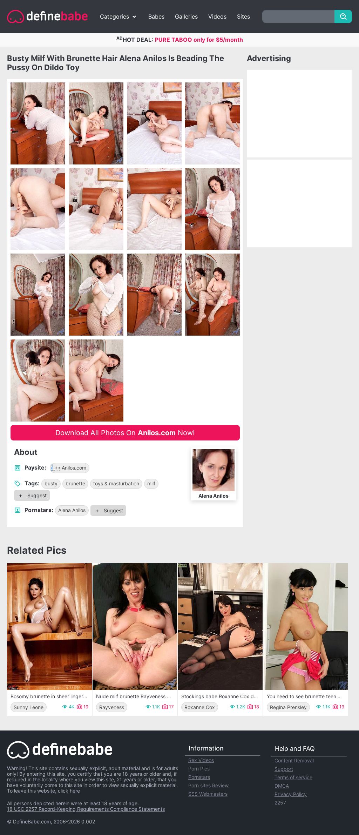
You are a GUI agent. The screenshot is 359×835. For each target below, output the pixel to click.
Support (284, 769)
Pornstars (199, 777)
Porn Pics (199, 769)
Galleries (186, 16)
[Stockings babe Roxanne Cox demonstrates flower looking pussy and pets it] (220, 626)
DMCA (282, 786)
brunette (75, 483)
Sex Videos (201, 760)
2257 (280, 803)
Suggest (36, 495)
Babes (156, 16)
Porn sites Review (208, 785)
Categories (114, 16)
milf (151, 483)
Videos (217, 16)
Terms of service (293, 777)
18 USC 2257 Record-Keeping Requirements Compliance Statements (86, 809)
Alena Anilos (72, 510)
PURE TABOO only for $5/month (199, 39)
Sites (243, 16)
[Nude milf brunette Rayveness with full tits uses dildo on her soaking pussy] (135, 626)
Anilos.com (74, 468)
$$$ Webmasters (208, 794)
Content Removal (294, 760)
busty (51, 483)
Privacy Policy (291, 794)
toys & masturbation (116, 483)
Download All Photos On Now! (125, 433)
